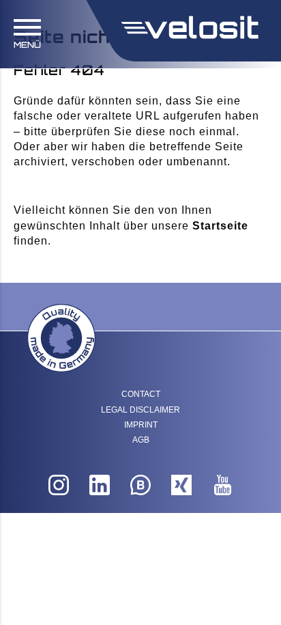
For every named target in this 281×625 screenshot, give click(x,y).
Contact (140, 394)
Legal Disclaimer (140, 410)
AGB (140, 440)
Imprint (141, 425)
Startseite (220, 226)
